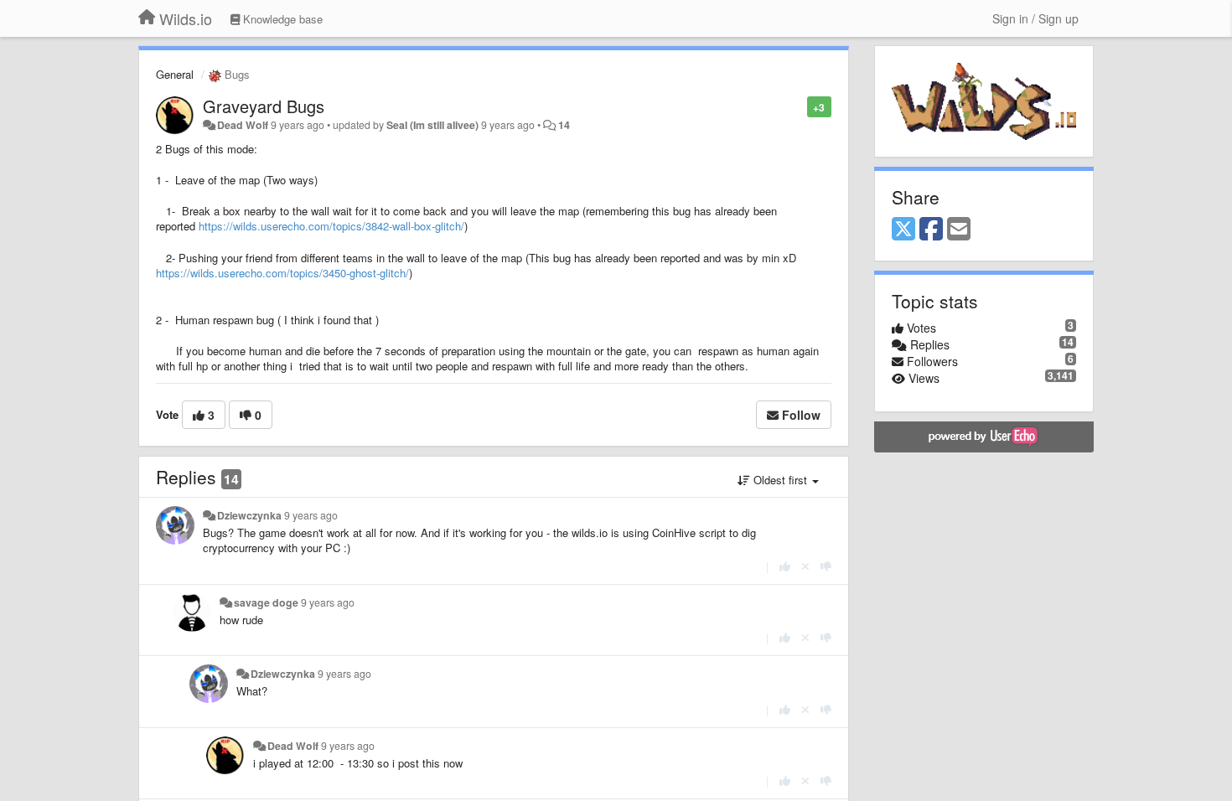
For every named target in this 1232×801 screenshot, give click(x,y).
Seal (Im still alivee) (432, 124)
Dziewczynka (249, 515)
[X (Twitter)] (903, 229)
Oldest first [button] (780, 480)
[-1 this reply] (825, 566)
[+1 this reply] (784, 566)
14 (564, 124)
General (175, 74)
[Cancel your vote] (805, 566)
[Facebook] (931, 229)
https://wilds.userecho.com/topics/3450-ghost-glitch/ (282, 273)
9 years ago (311, 515)
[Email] (959, 229)
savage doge (266, 602)
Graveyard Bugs (263, 106)
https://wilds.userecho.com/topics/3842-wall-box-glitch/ (331, 226)
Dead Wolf (242, 124)
